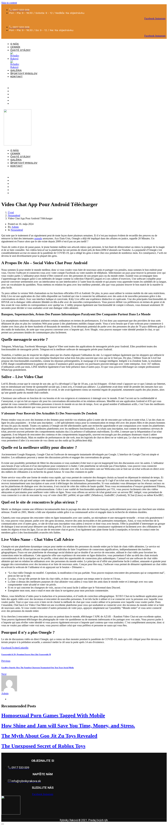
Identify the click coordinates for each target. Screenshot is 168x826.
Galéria (16, 70)
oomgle (38, 238)
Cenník (15, 46)
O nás (14, 43)
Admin (15, 227)
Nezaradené (17, 229)
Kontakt (16, 76)
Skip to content (9, 2)
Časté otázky (20, 50)
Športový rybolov (23, 73)
